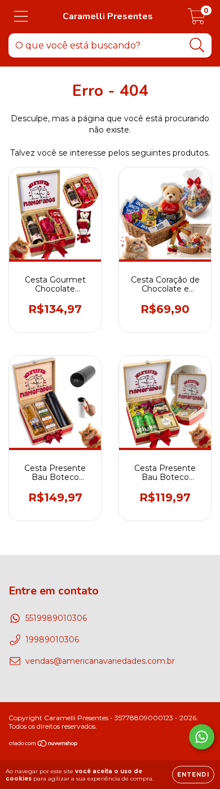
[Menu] (21, 16)
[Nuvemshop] (43, 744)
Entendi (193, 774)
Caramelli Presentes (108, 16)
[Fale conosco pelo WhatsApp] (201, 737)
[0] (196, 20)
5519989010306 (56, 618)
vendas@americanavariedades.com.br (100, 661)
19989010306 (52, 639)
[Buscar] (197, 45)
